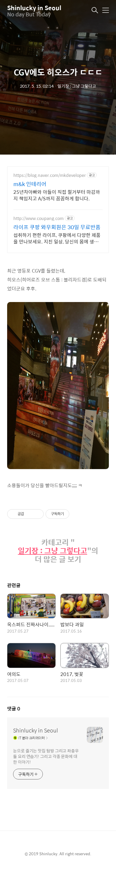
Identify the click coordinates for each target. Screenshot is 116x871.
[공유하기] (29, 514)
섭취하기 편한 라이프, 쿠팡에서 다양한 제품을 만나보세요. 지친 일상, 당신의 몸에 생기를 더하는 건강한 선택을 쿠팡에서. (57, 238)
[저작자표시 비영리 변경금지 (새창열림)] (77, 514)
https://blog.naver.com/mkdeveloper (49, 175)
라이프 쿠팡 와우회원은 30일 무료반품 (57, 227)
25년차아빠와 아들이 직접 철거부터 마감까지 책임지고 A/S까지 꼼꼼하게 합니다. (56, 195)
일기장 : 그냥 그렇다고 (52, 550)
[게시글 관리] (37, 514)
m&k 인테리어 (29, 184)
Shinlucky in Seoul (34, 7)
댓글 (13, 708)
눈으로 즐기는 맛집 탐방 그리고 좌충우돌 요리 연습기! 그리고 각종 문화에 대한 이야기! (46, 756)
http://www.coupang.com (38, 218)
